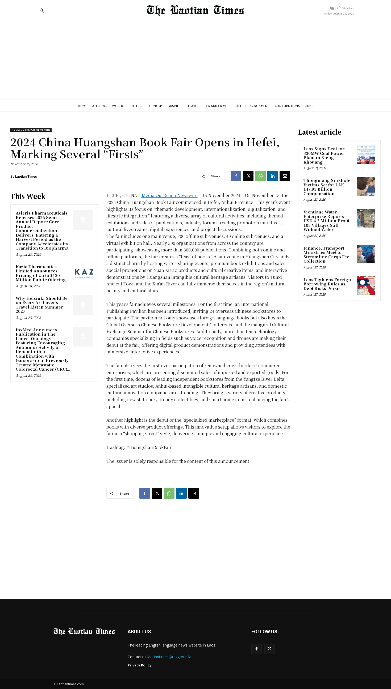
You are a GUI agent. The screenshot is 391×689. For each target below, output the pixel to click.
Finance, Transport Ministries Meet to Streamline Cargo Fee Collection (326, 254)
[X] (248, 176)
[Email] (285, 176)
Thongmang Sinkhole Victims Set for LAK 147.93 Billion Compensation (326, 186)
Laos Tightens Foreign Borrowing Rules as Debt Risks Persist (327, 284)
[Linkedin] (272, 176)
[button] (42, 10)
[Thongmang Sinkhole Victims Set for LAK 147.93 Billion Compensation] (366, 186)
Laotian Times (26, 176)
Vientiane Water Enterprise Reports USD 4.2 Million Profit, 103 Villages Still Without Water (326, 220)
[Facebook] (236, 176)
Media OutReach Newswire (31, 129)
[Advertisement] (195, 60)
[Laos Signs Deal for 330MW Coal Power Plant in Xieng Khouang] (366, 154)
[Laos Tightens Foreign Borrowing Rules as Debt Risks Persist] (366, 285)
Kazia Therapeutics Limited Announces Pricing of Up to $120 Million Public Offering (41, 273)
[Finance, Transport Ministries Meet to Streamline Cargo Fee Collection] (366, 254)
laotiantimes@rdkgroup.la (169, 656)
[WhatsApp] (260, 176)
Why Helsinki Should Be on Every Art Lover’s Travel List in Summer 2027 (42, 304)
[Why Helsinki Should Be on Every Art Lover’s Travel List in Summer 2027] (83, 305)
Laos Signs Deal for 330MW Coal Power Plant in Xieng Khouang (323, 155)
